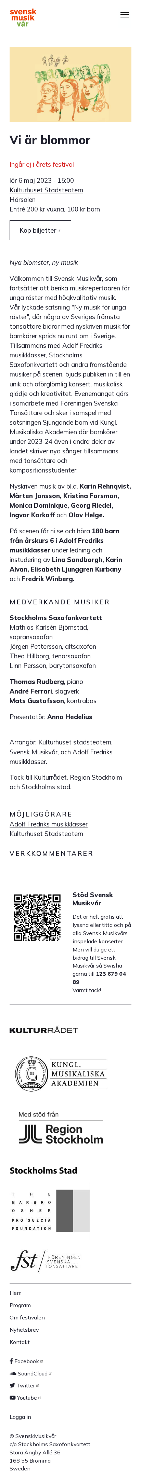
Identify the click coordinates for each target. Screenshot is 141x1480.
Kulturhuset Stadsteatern (46, 190)
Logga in (20, 1416)
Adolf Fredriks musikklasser (49, 824)
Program (20, 1305)
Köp (38, 230)
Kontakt (20, 1342)
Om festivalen (27, 1317)
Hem (16, 1292)
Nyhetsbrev (24, 1329)
